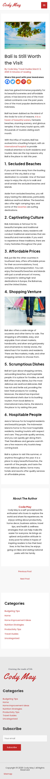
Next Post (25, 578)
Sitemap (8, 774)
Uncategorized (12, 638)
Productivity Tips (13, 629)
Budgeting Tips (12, 611)
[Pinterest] (23, 81)
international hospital (15, 146)
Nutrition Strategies (14, 624)
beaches (22, 206)
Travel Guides (25, 69)
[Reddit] (18, 81)
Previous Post (25, 571)
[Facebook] (7, 81)
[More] (29, 81)
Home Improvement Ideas (18, 620)
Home (8, 615)
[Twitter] (12, 81)
